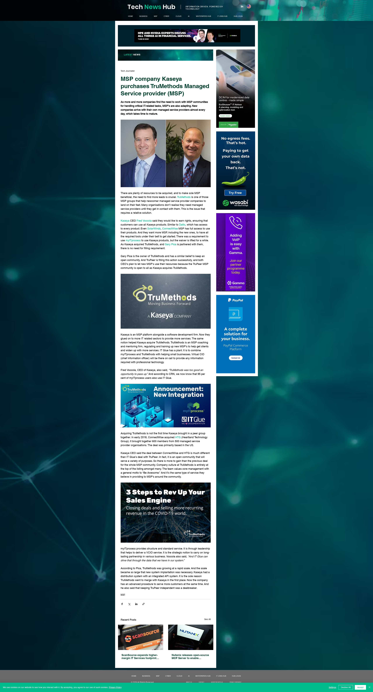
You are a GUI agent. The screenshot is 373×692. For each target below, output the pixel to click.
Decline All (346, 687)
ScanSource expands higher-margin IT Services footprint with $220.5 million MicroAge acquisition (140, 656)
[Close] (369, 687)
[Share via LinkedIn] (136, 604)
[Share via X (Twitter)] (129, 604)
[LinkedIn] (242, 6)
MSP (123, 594)
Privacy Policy (115, 687)
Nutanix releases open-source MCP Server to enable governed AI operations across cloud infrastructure (190, 656)
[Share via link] (143, 604)
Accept (360, 687)
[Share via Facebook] (122, 604)
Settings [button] (332, 687)
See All (207, 619)
